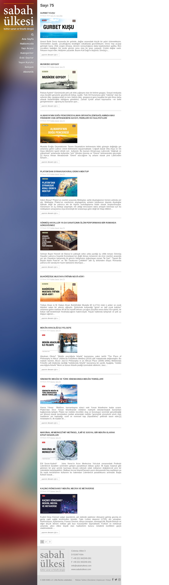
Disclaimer (91, 580)
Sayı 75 (53, 16)
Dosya (52, 330)
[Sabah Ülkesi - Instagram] (119, 579)
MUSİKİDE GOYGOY (49, 64)
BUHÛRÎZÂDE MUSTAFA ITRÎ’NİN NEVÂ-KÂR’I (62, 277)
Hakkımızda (27, 43)
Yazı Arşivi (27, 48)
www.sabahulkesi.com (81, 569)
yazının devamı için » (50, 55)
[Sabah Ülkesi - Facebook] (113, 579)
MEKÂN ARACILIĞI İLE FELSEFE (55, 328)
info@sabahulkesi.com (81, 566)
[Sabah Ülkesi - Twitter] (116, 579)
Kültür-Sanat (54, 67)
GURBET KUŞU (47, 13)
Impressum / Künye (104, 580)
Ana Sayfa (28, 39)
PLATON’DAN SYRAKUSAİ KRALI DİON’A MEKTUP (64, 171)
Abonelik (28, 71)
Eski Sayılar (27, 57)
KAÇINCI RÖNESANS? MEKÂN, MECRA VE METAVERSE (67, 488)
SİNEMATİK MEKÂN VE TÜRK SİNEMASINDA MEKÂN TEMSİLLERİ (71, 379)
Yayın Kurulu (26, 62)
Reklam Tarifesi (80, 580)
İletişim (29, 67)
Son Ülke (59, 16)
